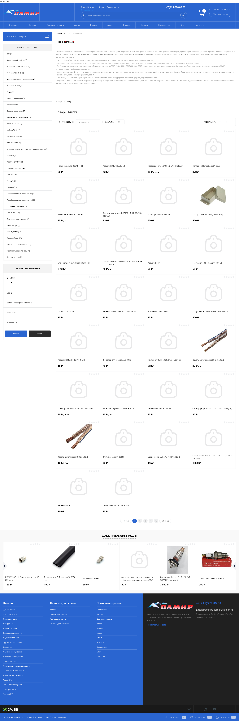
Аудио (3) (10, 92)
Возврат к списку (63, 101)
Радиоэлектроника (11, 638)
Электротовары (9, 689)
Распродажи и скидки (59, 619)
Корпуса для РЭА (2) (15, 162)
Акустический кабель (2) (17, 60)
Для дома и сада (10, 614)
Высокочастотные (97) (16, 111)
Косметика (7, 647)
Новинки (53, 610)
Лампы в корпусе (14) (16, 168)
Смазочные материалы (13, 657)
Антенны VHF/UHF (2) (15, 73)
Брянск (84, 10)
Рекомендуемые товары (60, 624)
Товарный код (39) (14, 238)
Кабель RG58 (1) (13, 130)
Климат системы (10, 628)
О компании (13, 25)
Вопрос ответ (164, 25)
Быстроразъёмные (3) (16, 98)
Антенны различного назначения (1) (21, 79)
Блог (183, 25)
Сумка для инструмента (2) (18, 219)
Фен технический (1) (15, 257)
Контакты (199, 25)
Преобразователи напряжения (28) (21, 200)
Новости (144, 25)
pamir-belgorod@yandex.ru (218, 609)
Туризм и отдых (9, 661)
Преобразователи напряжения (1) (20, 194)
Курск (90, 10)
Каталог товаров (16, 36)
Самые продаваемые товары (119, 536)
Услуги (77, 25)
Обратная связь (15, 717)
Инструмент (8, 624)
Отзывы (126, 25)
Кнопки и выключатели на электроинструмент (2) (27, 149)
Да (12, 283)
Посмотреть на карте (156, 625)
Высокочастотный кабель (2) (19, 117)
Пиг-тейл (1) (11, 181)
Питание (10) (12, 187)
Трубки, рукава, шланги (12, 642)
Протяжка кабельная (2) (17, 206)
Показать (16, 334)
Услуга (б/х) (8, 694)
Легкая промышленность (13, 671)
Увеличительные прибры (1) (18, 251)
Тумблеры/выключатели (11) (19, 244)
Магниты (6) (12, 175)
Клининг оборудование (12, 633)
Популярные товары (58, 614)
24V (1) (9, 54)
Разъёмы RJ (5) (13, 213)
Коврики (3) (11, 155)
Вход (101, 7)
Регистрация (113, 7)
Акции (110, 25)
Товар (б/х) (7, 680)
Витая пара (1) (12, 105)
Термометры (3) (13, 225)
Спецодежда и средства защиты (16, 666)
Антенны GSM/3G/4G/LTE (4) (18, 66)
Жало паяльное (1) (14, 124)
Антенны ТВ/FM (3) (14, 86)
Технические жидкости (12, 685)
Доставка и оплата (55, 25)
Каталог (33, 25)
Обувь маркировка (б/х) (13, 675)
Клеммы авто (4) (14, 143)
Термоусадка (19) (14, 232)
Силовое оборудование (12, 652)
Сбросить (40, 334)
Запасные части (10, 619)
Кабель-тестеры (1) (14, 136)
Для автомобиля (10, 610)
